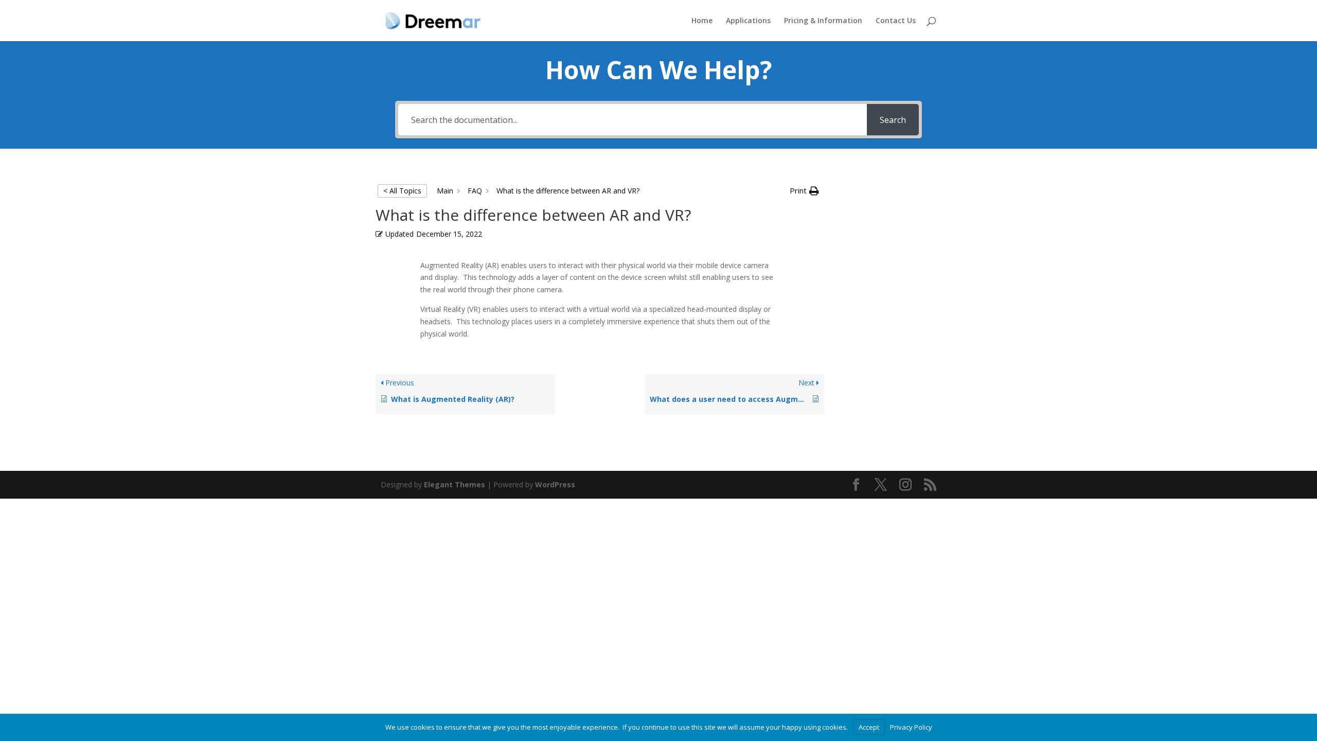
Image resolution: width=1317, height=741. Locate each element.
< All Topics (402, 191)
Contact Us (896, 21)
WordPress (555, 484)
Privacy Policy (911, 727)
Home (702, 21)
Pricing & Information (823, 21)
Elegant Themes (454, 484)
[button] (804, 191)
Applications (748, 21)
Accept (869, 727)
